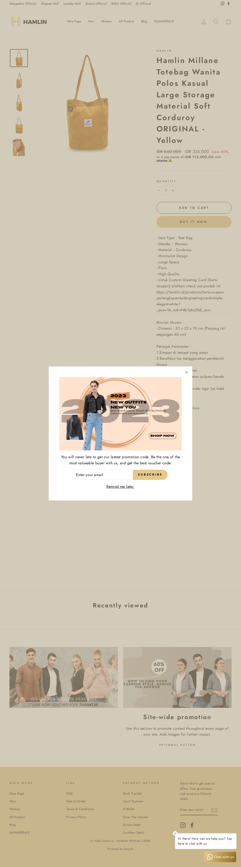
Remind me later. (120, 486)
